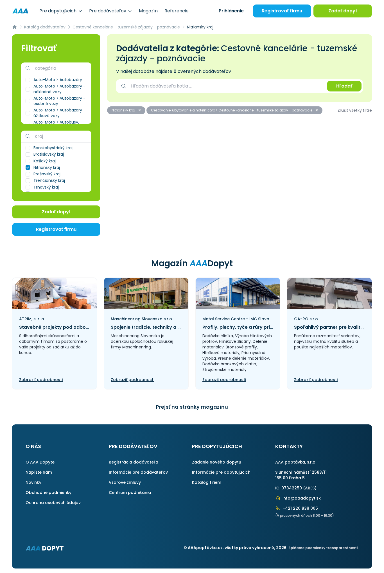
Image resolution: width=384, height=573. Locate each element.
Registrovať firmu (282, 11)
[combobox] (226, 86)
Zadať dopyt (342, 11)
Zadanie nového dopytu (216, 462)
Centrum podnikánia (130, 492)
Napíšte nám (39, 472)
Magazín (148, 11)
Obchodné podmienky (48, 492)
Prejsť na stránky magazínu (192, 406)
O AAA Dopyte (40, 462)
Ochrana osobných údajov (53, 502)
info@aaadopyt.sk (301, 498)
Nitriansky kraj (124, 110)
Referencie (176, 11)
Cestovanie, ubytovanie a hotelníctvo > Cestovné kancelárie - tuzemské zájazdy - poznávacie (232, 110)
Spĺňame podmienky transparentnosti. (323, 547)
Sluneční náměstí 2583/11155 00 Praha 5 (301, 475)
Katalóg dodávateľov (44, 27)
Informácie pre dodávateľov (138, 472)
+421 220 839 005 (299, 508)
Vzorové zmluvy (125, 482)
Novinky (33, 482)
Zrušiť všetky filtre (355, 110)
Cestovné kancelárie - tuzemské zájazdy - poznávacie (126, 27)
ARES (310, 488)
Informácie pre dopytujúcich (221, 472)
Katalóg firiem (206, 482)
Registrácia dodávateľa (133, 462)
